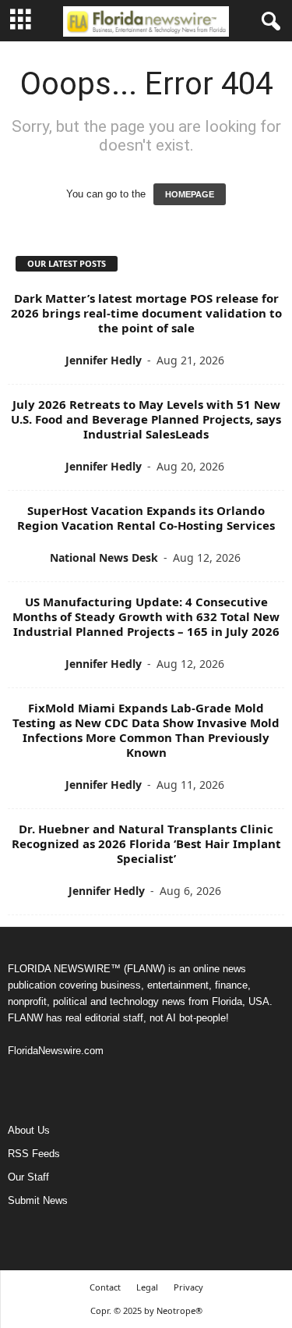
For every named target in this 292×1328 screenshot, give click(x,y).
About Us (29, 1130)
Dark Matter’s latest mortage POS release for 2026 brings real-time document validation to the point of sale (146, 313)
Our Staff (28, 1177)
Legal (147, 1287)
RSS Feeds (34, 1153)
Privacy (188, 1287)
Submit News (38, 1200)
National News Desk (104, 557)
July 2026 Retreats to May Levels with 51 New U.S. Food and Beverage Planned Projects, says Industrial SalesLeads (146, 419)
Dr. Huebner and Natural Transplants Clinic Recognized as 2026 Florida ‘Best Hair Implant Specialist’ (146, 843)
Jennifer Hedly (103, 360)
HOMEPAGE (189, 194)
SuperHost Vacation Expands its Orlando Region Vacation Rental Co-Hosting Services (146, 517)
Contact (105, 1287)
